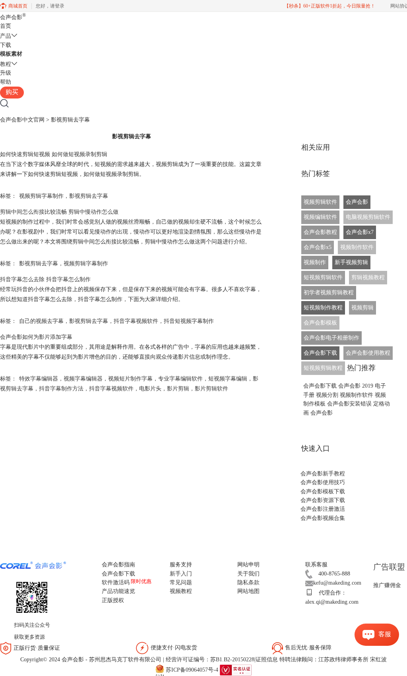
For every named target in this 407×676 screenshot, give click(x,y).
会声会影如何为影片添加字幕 (36, 337)
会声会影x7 (360, 232)
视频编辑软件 (320, 217)
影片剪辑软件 (211, 389)
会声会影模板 (320, 323)
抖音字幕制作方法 (61, 389)
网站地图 (248, 591)
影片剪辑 (178, 389)
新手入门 (181, 574)
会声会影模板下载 (322, 491)
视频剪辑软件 (320, 202)
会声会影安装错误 (349, 404)
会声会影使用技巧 (322, 482)
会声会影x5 (317, 247)
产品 (5, 36)
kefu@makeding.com (337, 583)
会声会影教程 (320, 232)
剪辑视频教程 (368, 277)
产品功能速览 (118, 591)
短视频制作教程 (323, 308)
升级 (5, 73)
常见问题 (181, 582)
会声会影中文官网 (22, 120)
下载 (5, 45)
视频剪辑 (362, 308)
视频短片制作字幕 (130, 379)
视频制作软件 (357, 247)
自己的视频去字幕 (41, 321)
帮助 (5, 82)
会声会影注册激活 (322, 509)
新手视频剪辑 (351, 262)
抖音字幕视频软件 (136, 321)
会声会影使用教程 (368, 353)
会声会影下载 (320, 353)
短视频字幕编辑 (227, 379)
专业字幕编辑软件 (180, 379)
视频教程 (181, 591)
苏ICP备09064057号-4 (192, 669)
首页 (5, 26)
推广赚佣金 (387, 585)
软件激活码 (116, 582)
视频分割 (327, 395)
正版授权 (113, 600)
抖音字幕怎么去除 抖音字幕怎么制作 (45, 279)
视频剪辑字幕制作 (41, 196)
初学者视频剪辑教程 (329, 293)
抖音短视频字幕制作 (189, 321)
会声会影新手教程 (322, 474)
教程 (5, 64)
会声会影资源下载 (322, 500)
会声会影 (13, 17)
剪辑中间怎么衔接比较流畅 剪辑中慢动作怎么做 (59, 212)
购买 (12, 92)
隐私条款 (248, 582)
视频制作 (315, 262)
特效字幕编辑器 (38, 379)
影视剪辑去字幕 (88, 196)
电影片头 (150, 389)
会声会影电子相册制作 (331, 338)
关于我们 (248, 574)
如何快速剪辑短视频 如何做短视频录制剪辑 (53, 154)
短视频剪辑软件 (323, 277)
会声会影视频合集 (322, 518)
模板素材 (11, 54)
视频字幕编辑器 (83, 379)
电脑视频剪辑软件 (368, 217)
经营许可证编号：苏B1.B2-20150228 (210, 659)
